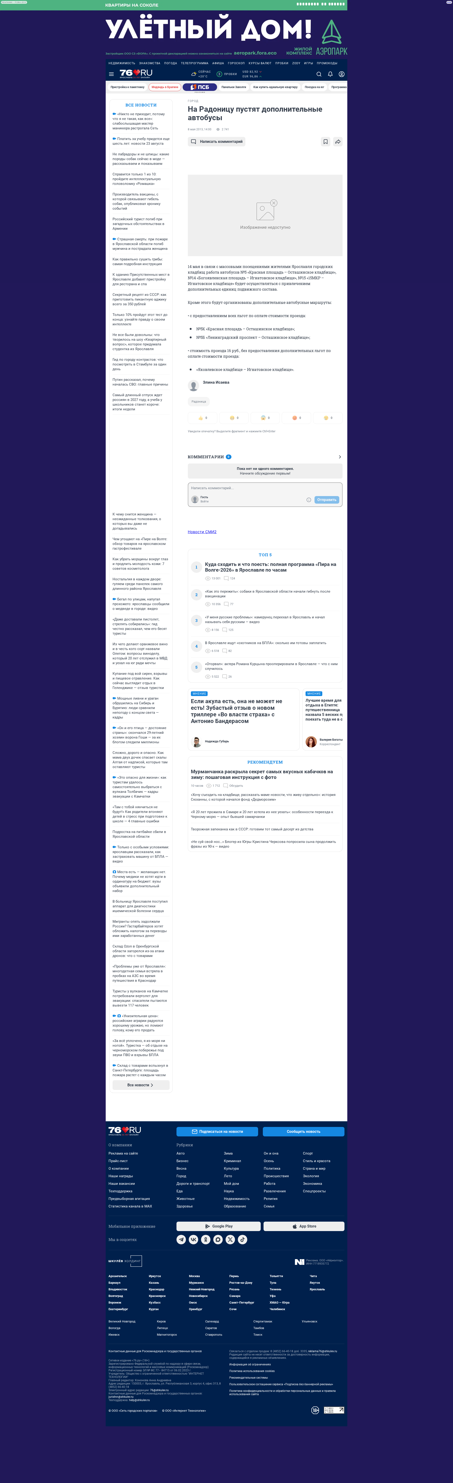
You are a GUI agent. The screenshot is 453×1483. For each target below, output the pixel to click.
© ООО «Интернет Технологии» (184, 1410)
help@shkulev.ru (139, 1400)
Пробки (282, 63)
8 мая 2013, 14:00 (199, 129)
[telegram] (181, 1239)
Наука (229, 1191)
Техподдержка (120, 1191)
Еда (179, 1191)
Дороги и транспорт (193, 1183)
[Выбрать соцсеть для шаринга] (338, 141)
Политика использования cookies (252, 1371)
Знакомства (149, 63)
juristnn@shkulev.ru (121, 1396)
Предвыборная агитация (129, 1199)
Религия (270, 1199)
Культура (231, 1168)
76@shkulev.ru (159, 1390)
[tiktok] (242, 1239)
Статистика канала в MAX (130, 1206)
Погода (170, 63)
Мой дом (231, 1183)
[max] (218, 1239)
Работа (269, 1183)
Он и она (271, 1153)
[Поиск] (319, 74)
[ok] (205, 1239)
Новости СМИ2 (202, 531)
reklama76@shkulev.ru (322, 1351)
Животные (185, 1199)
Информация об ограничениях (250, 1364)
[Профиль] (341, 74)
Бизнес (182, 1161)
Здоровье (184, 1206)
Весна (181, 1168)
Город (181, 1176)
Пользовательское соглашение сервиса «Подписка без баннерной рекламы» (281, 1384)
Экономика (312, 1183)
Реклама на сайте (123, 1153)
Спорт (308, 1153)
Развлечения (275, 1191)
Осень (269, 1161)
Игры (308, 63)
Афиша (218, 63)
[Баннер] (199, 87)
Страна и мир (314, 1168)
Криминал (232, 1161)
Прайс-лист (118, 1161)
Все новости (141, 105)
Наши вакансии (122, 1183)
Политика (272, 1168)
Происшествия (276, 1176)
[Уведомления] (330, 74)
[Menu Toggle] (111, 74)
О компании (119, 1168)
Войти (205, 501)
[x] (230, 1239)
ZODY (296, 63)
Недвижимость (122, 63)
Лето (228, 1176)
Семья (269, 1206)
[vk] (193, 1239)
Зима (228, 1153)
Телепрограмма (195, 63)
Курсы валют (260, 63)
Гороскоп (236, 63)
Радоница (199, 401)
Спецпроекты (314, 1191)
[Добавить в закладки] (325, 141)
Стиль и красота (316, 1161)
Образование (235, 1206)
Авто (180, 1153)
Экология (311, 1176)
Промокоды (327, 63)
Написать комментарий (221, 141)
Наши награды (121, 1176)
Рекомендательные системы (248, 1377)
